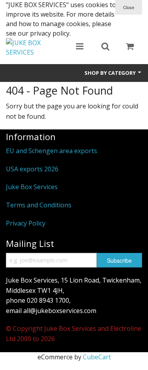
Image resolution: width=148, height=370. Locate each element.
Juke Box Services (32, 186)
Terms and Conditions (38, 205)
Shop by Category (110, 72)
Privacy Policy (25, 223)
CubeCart (97, 357)
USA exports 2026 (32, 169)
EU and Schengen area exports (51, 150)
